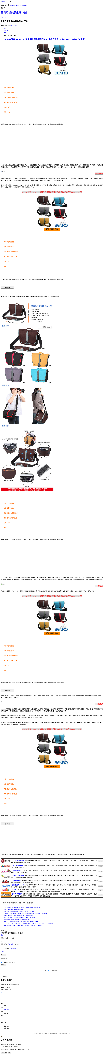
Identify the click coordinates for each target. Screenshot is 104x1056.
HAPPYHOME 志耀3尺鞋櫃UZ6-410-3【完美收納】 (18, 915)
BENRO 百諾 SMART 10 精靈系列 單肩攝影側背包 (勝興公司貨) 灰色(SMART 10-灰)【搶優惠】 (45, 39)
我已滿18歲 (4, 1052)
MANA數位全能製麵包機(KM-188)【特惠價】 (17, 919)
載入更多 (3, 954)
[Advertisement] (52, 149)
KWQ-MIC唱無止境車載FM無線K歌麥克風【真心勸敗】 (20, 917)
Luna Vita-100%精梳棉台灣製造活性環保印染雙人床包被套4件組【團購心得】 (26, 913)
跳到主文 (3, 17)
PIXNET (40, 1033)
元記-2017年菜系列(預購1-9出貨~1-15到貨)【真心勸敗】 (20, 911)
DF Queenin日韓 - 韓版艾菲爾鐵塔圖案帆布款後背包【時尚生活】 (22, 907)
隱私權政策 (61, 1033)
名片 (5, 32)
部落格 (6, 30)
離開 (9, 1052)
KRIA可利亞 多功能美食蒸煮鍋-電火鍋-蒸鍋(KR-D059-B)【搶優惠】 (23, 925)
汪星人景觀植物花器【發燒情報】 (13, 909)
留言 (13, 944)
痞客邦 (10, 944)
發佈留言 (3, 964)
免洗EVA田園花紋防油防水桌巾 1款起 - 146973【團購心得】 (21, 921)
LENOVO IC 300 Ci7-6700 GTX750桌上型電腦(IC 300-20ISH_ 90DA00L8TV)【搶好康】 (29, 923)
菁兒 (2, 935)
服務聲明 (67, 1033)
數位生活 (14, 25)
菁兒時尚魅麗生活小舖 (14, 12)
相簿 (5, 28)
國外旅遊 (13, 948)
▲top (2, 951)
